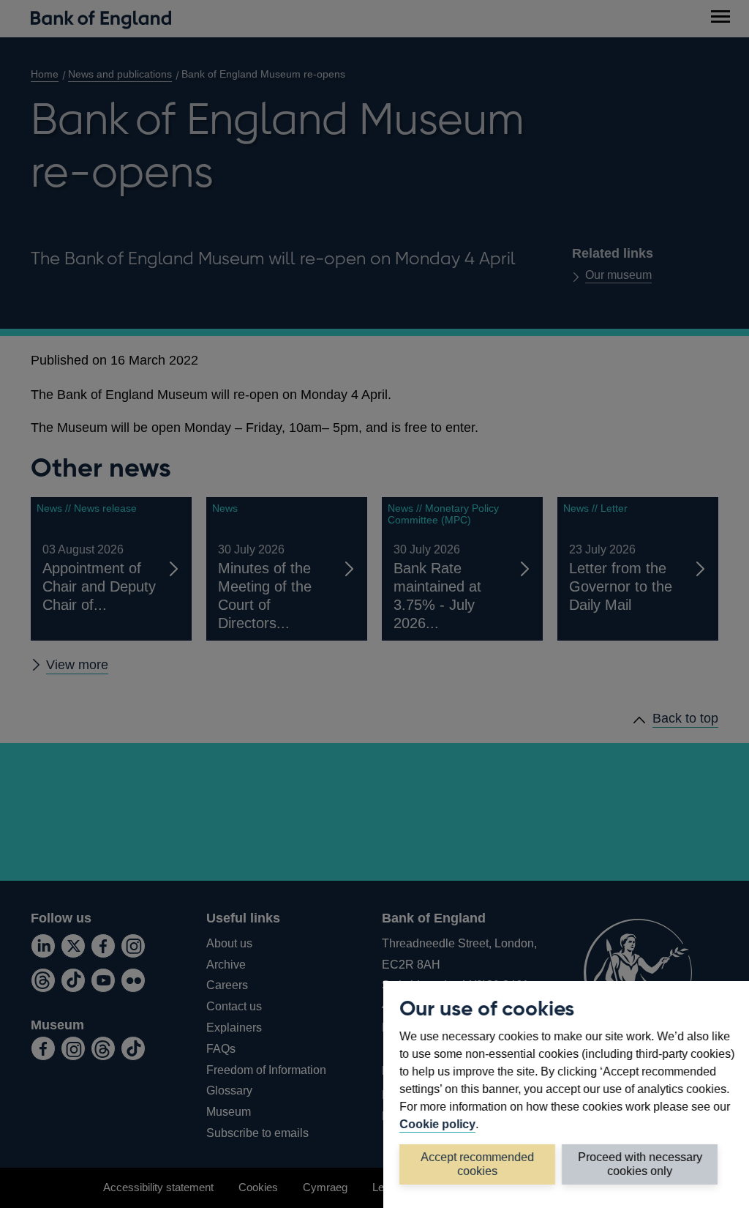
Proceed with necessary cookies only (640, 1163)
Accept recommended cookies (477, 1163)
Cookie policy (437, 1123)
